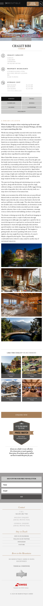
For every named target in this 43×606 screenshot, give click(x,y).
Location (11, 107)
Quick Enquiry (33, 4)
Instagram (21, 541)
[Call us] (41, 4)
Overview (11, 98)
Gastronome (32, 107)
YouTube (21, 544)
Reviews (31, 103)
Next (42, 21)
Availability (22, 111)
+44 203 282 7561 (21, 514)
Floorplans (11, 103)
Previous (1, 23)
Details (31, 98)
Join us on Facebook (21, 536)
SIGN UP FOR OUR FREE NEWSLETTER (21, 479)
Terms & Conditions (21, 566)
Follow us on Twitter (21, 539)
